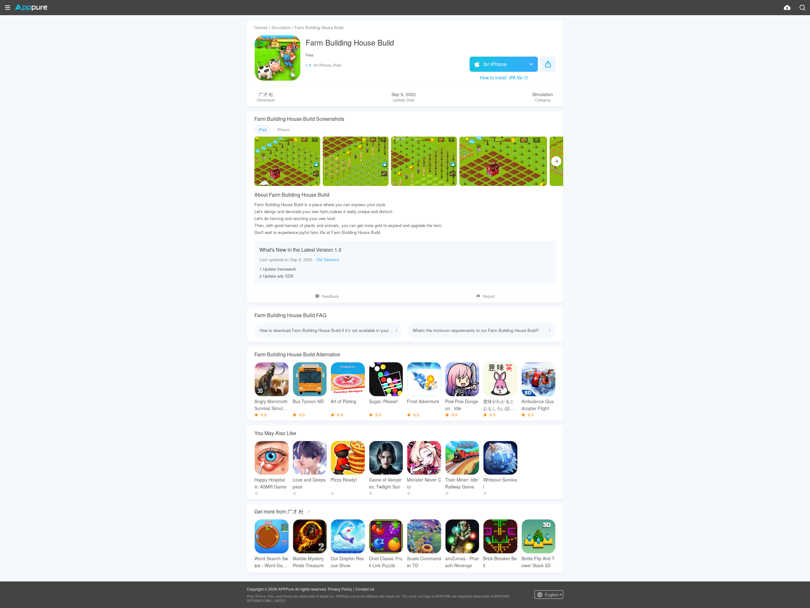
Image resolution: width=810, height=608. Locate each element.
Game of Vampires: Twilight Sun (385, 483)
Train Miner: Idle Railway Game (461, 483)
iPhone (283, 129)
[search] (802, 7)
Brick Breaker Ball (500, 561)
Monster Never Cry (424, 483)
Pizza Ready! (344, 479)
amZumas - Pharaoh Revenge (462, 561)
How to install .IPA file (501, 77)
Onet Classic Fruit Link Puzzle (385, 561)
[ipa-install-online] (787, 7)
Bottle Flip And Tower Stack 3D (538, 561)
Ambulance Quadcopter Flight (537, 404)
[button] (7, 7)
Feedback (330, 296)
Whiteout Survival (500, 483)
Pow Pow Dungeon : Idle (461, 404)
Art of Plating (343, 401)
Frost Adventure (423, 401)
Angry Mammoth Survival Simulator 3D (271, 405)
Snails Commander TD (424, 561)
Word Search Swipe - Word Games (271, 562)
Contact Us (364, 589)
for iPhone (495, 64)
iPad (262, 129)
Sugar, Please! (383, 401)
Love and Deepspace (309, 483)
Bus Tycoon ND (308, 401)
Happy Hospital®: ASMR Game (270, 483)
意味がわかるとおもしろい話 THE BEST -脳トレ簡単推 (500, 405)
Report (489, 296)
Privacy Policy (340, 589)
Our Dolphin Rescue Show (347, 561)
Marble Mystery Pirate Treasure (308, 561)
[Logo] (31, 7)
